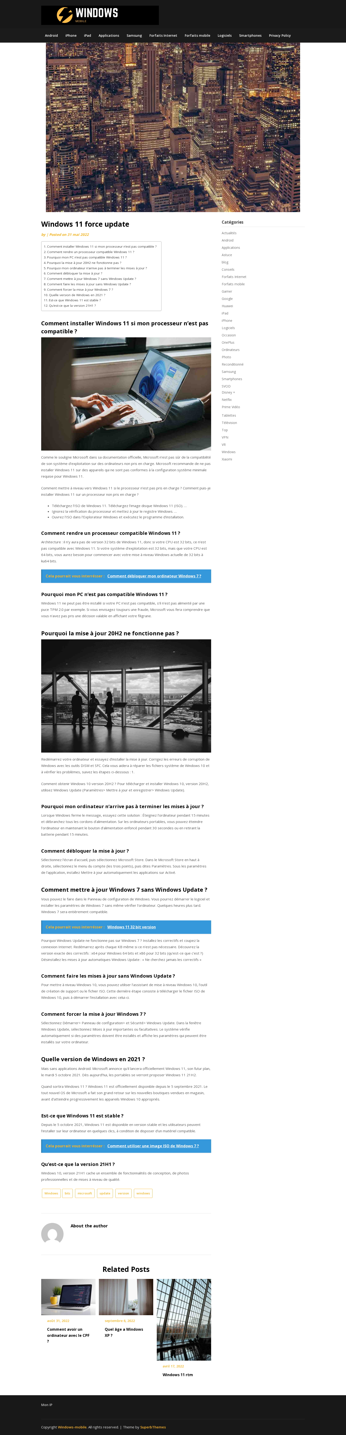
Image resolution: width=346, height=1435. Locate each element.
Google (227, 298)
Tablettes (229, 415)
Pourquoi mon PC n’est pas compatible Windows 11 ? (87, 257)
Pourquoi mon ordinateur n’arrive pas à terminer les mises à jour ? (97, 268)
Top (225, 430)
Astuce (227, 255)
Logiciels (225, 35)
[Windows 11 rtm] (184, 1318)
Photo (226, 357)
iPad (87, 35)
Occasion (229, 335)
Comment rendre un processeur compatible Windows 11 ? (90, 252)
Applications (109, 35)
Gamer (227, 291)
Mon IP (46, 1405)
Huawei (227, 306)
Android (51, 35)
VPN (225, 437)
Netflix (227, 399)
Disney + (228, 392)
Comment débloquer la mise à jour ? (74, 273)
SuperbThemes (153, 1427)
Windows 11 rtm (178, 1374)
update (105, 1193)
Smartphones (250, 35)
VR (224, 444)
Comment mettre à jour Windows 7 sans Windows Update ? (91, 279)
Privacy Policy (280, 35)
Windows (51, 1193)
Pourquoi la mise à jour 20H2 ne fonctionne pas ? (84, 263)
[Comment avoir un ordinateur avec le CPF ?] (68, 1295)
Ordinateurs (231, 349)
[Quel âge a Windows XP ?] (126, 1295)
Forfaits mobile (197, 35)
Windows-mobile (72, 1427)
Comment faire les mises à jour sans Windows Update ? (89, 284)
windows (143, 1193)
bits (67, 1193)
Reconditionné (233, 364)
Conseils (228, 269)
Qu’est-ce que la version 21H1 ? (72, 305)
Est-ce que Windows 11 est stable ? (75, 300)
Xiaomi (227, 459)
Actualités (229, 233)
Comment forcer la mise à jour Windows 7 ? (80, 289)
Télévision (229, 422)
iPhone (70, 35)
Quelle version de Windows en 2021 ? (77, 295)
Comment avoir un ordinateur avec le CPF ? (68, 1335)
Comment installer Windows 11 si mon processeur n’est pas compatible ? (102, 246)
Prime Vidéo (231, 407)
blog (225, 262)
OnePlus (228, 342)
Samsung (134, 35)
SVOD (226, 386)
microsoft (85, 1193)
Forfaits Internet (163, 35)
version (123, 1193)
